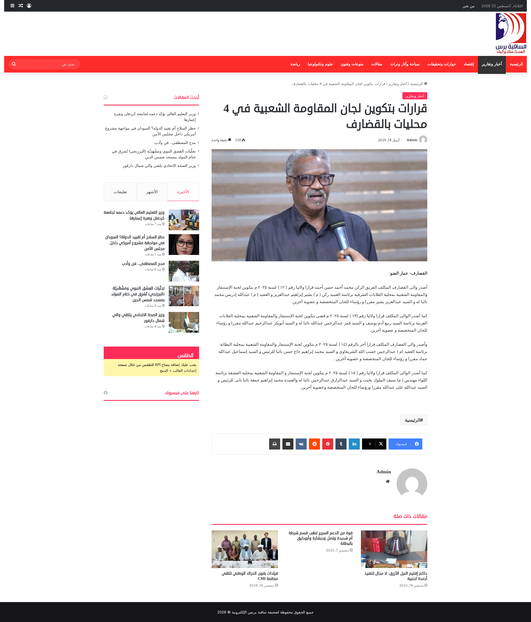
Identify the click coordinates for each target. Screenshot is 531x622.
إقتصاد (469, 64)
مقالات (376, 64)
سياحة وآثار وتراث (405, 64)
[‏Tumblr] (341, 444)
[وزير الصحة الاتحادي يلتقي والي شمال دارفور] (184, 322)
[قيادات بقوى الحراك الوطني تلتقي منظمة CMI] (245, 549)
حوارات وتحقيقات (442, 64)
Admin (412, 140)
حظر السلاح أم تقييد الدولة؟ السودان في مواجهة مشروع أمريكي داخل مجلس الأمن (135, 242)
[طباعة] (274, 444)
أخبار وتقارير (492, 64)
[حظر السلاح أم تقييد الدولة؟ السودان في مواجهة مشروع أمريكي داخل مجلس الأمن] (184, 244)
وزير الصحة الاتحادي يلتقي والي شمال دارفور (159, 165)
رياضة (295, 64)
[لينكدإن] (354, 444)
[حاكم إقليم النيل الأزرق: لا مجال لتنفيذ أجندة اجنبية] (394, 549)
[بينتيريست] (327, 444)
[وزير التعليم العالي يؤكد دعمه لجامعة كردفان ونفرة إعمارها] (184, 220)
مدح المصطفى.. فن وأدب (175, 142)
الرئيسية (516, 64)
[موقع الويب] (387, 481)
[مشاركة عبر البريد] (287, 444)
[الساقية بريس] (511, 34)
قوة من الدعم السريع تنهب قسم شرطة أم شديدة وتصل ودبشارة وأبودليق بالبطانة (321, 538)
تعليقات (120, 191)
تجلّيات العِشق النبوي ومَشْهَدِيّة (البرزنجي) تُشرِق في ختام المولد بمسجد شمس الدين (138, 294)
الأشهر (152, 191)
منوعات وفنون (352, 64)
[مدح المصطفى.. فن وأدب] (184, 271)
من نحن (469, 6)
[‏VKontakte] (301, 444)
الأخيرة (183, 191)
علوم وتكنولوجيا (320, 64)
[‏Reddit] (314, 444)
